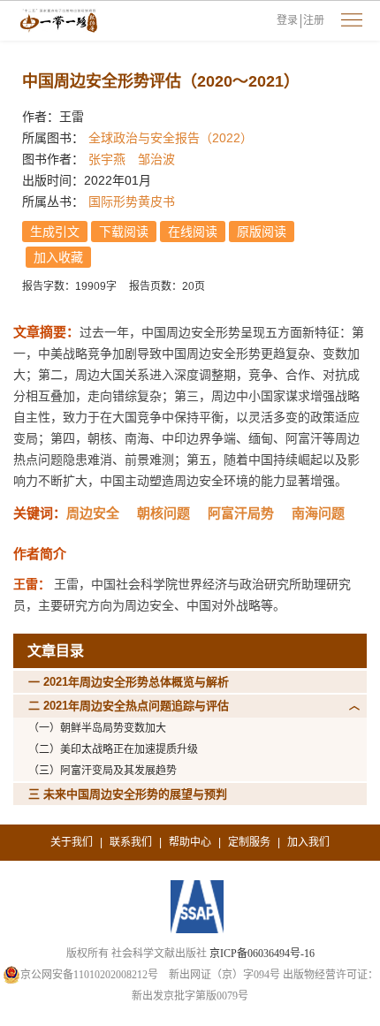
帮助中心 (190, 842)
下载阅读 (123, 231)
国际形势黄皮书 (131, 201)
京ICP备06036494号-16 (262, 953)
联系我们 (131, 842)
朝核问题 (163, 513)
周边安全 (92, 513)
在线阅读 (192, 231)
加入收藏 (58, 257)
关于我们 (71, 842)
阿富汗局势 (241, 513)
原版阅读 (261, 231)
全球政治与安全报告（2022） (170, 138)
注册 (313, 20)
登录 (287, 20)
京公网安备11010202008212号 (89, 975)
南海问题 (318, 513)
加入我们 (308, 842)
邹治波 (156, 159)
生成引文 (55, 231)
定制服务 (249, 842)
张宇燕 (106, 159)
